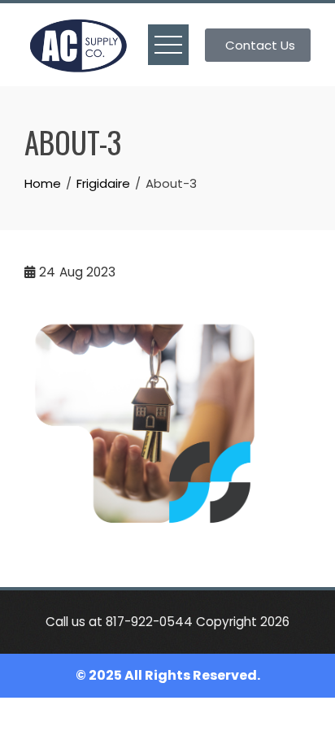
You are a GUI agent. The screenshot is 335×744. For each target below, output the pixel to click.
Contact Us (260, 45)
